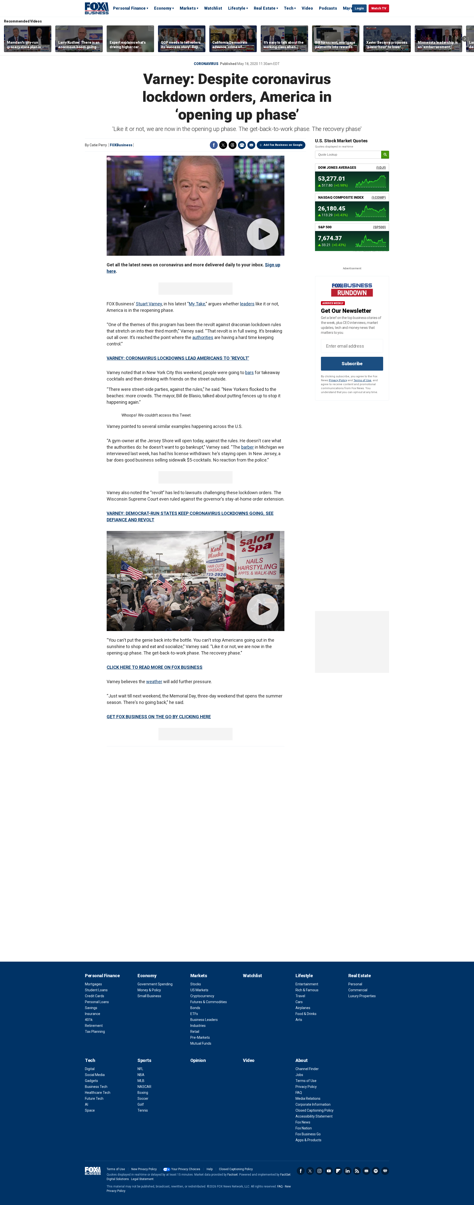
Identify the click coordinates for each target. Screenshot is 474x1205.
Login (359, 8)
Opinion (198, 1060)
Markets (188, 8)
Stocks (195, 984)
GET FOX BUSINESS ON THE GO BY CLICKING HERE (159, 716)
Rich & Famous (307, 990)
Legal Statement (142, 1179)
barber (247, 447)
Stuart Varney (149, 303)
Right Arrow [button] (465, 39)
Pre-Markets (200, 1037)
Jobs (299, 1075)
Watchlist (213, 8)
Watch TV (378, 8)
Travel (300, 996)
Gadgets (91, 1081)
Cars (299, 1002)
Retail (194, 1032)
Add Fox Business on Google (283, 145)
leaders (247, 303)
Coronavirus (206, 64)
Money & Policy (149, 990)
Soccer (143, 1098)
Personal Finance (129, 8)
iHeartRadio (385, 1171)
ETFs (194, 1014)
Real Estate (265, 8)
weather (154, 681)
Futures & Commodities (208, 1002)
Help (210, 1169)
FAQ (299, 1093)
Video (307, 8)
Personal (355, 984)
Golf (141, 1104)
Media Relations (308, 1098)
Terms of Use (362, 380)
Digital (90, 1069)
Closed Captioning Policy (315, 1110)
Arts (299, 1020)
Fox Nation (304, 1128)
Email (251, 145)
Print (242, 145)
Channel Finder (307, 1069)
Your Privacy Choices (185, 1169)
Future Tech (94, 1098)
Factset (232, 1174)
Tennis (143, 1110)
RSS (357, 1171)
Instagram (319, 1171)
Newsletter (366, 1171)
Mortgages (93, 984)
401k (89, 1020)
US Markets (199, 990)
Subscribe (352, 363)
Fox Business (97, 8)
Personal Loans (97, 1002)
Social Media (95, 1075)
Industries (198, 1026)
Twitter (223, 145)
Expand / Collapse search (347, 8)
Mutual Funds (200, 1043)
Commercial (357, 990)
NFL (140, 1069)
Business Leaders (204, 1020)
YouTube (329, 1171)
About (302, 1060)
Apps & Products (308, 1140)
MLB (141, 1081)
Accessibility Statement (314, 1116)
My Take (197, 303)
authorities (202, 337)
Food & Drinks (306, 1014)
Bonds (195, 1008)
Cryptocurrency (202, 996)
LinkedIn (348, 1171)
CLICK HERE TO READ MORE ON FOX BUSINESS (154, 667)
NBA (141, 1075)
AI (86, 1104)
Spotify (376, 1171)
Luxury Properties (362, 996)
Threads (233, 145)
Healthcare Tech (97, 1093)
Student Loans (96, 990)
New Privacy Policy (144, 1169)
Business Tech (96, 1087)
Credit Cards (94, 996)
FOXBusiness (121, 145)
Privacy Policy (338, 380)
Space (90, 1110)
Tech (288, 8)
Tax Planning (95, 1032)
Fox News (303, 1122)
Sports (144, 1060)
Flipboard (338, 1171)
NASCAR (144, 1087)
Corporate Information (313, 1104)
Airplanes (303, 1008)
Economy (162, 8)
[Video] (195, 206)
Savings (91, 1008)
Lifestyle (236, 8)
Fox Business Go (308, 1134)
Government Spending (155, 984)
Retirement (94, 1026)
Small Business (149, 996)
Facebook (214, 145)
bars (249, 372)
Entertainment (307, 984)
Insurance (92, 1014)
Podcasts (328, 8)
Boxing (143, 1093)
